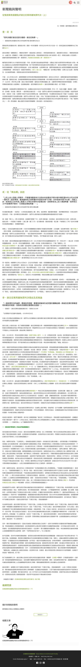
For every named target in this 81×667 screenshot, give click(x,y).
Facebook (37, 663)
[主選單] (78, 2)
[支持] (70, 2)
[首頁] (4, 2)
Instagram (40, 663)
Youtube (43, 663)
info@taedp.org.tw (22, 659)
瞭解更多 (40, 614)
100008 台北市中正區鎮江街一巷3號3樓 (57, 659)
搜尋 (74, 2)
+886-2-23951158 (37, 659)
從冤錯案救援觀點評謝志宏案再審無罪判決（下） (18, 589)
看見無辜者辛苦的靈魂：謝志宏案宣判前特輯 (27, 185)
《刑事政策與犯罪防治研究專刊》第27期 (27, 579)
